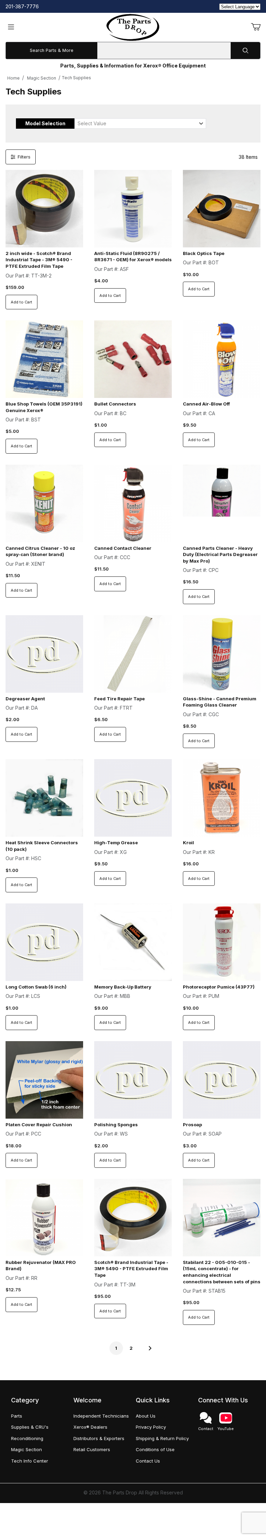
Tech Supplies (76, 77)
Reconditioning (27, 1438)
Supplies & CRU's (29, 1427)
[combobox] (140, 123)
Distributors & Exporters (98, 1438)
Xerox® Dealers (90, 1427)
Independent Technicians (101, 1416)
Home (13, 78)
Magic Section (41, 78)
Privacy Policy (151, 1427)
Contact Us (148, 1461)
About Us (146, 1416)
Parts (16, 1416)
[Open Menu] (11, 27)
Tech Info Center (29, 1461)
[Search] (245, 50)
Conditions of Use (155, 1449)
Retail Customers (91, 1449)
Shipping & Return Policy (162, 1438)
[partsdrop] (133, 27)
